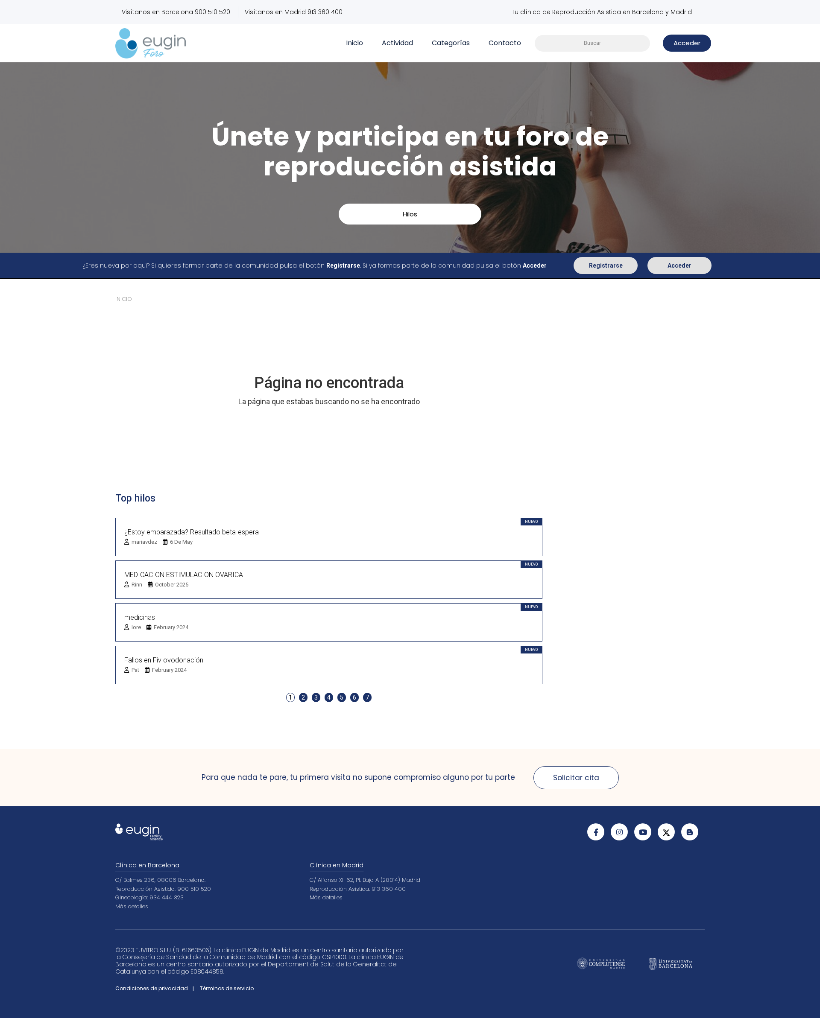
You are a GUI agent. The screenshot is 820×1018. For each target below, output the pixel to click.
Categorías (451, 43)
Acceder (679, 265)
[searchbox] (592, 43)
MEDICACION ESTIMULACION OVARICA (183, 575)
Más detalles (131, 906)
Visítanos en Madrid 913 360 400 (294, 12)
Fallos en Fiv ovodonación (163, 660)
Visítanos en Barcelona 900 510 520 (176, 12)
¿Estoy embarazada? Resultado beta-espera (191, 532)
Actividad (397, 43)
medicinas (139, 617)
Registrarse (606, 265)
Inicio (354, 43)
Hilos (410, 214)
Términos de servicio (227, 988)
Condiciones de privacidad (151, 988)
